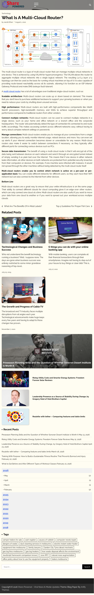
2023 (5, 504)
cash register (30, 540)
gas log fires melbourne (13, 551)
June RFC (44, 555)
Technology (6, 13)
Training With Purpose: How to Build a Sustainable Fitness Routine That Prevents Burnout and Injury (44, 456)
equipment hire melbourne (14, 547)
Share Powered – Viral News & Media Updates (39, 587)
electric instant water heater (66, 544)
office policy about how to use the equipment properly (26, 559)
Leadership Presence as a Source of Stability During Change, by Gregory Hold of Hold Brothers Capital (61, 397)
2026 (6, 470)
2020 (6, 518)
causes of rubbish (46, 540)
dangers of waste (10, 544)
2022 (5, 508)
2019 (5, 522)
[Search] (90, 5)
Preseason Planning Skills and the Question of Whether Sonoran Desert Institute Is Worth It (40, 434)
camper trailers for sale (12, 540)
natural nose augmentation (63, 555)
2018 (5, 527)
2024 (5, 499)
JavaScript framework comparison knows (20, 555)
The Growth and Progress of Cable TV (22, 306)
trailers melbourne (59, 559)
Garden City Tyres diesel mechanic (58, 547)
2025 (5, 494)
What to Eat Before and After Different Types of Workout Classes (29, 464)
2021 (5, 513)
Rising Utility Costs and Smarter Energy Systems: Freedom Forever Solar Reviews (36, 439)
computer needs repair (66, 540)
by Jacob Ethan (7, 22)
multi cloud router (12, 91)
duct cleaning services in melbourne (35, 544)
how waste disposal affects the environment (60, 551)
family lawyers (35, 547)
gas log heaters (32, 551)
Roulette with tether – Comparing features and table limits (59, 416)
